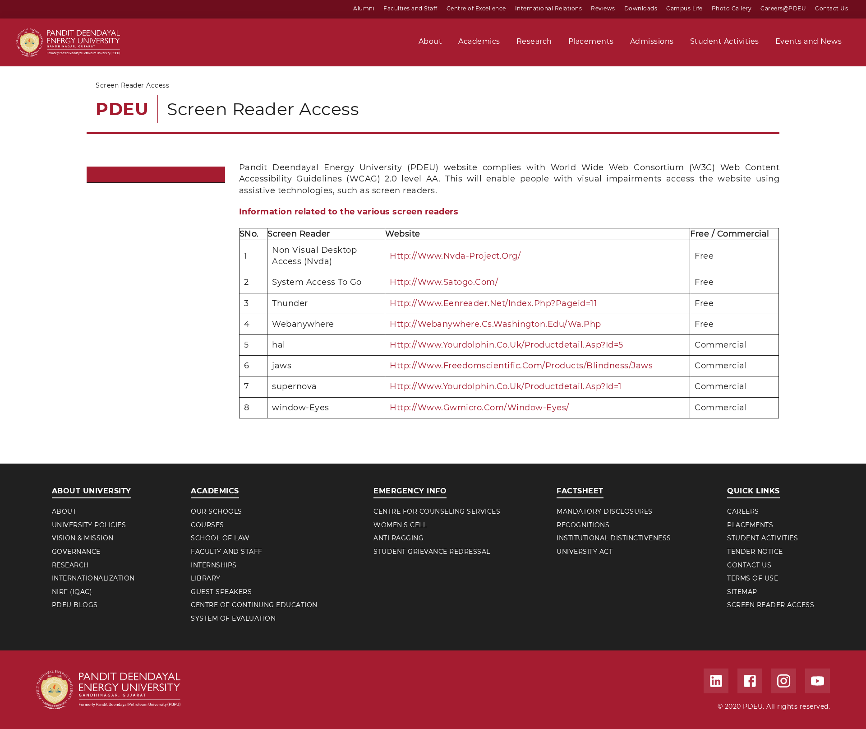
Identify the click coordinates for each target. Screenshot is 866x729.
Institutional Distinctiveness (614, 538)
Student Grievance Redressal (431, 552)
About (64, 511)
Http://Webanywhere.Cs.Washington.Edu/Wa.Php (495, 324)
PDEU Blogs (75, 605)
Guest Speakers (221, 592)
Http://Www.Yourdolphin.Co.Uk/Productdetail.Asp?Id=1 (506, 386)
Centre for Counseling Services (436, 511)
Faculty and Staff (227, 552)
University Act (585, 552)
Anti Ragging (398, 538)
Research (70, 565)
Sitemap (742, 592)
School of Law (220, 538)
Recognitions (583, 525)
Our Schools (216, 511)
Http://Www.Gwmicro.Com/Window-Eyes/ (479, 408)
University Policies (89, 525)
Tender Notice (755, 552)
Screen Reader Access (770, 605)
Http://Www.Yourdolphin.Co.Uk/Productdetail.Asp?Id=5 (506, 345)
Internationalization (93, 578)
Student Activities (762, 538)
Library (206, 578)
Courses (207, 525)
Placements (750, 525)
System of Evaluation (233, 618)
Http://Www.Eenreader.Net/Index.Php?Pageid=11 (493, 303)
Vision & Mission (83, 538)
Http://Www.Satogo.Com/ (444, 282)
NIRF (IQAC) (72, 592)
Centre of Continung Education (254, 605)
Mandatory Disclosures (605, 511)
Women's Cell (400, 525)
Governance (76, 552)
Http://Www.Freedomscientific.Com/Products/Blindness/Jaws (521, 366)
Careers (743, 511)
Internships (214, 565)
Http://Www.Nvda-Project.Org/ (455, 256)
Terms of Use (752, 578)
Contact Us (749, 565)
